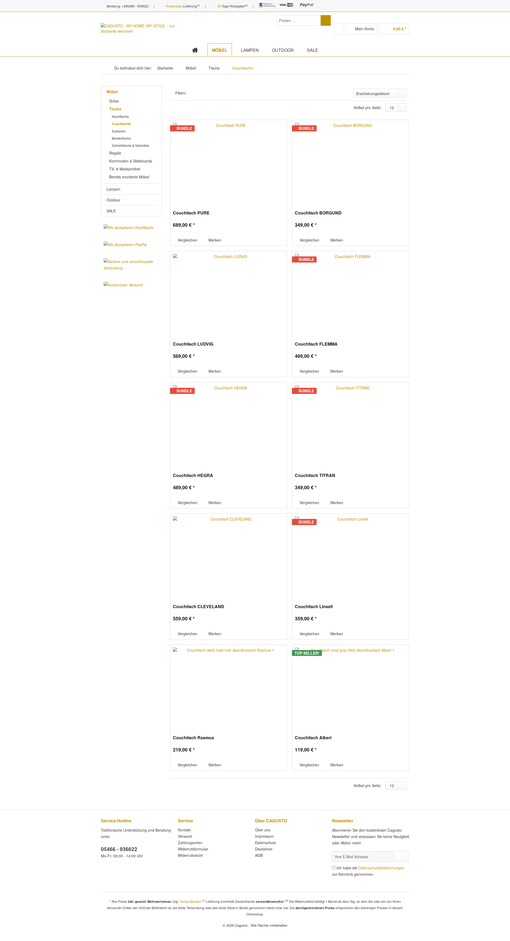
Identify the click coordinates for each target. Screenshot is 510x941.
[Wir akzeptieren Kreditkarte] (131, 227)
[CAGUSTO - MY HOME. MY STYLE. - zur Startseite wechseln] (138, 32)
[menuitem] (304, 23)
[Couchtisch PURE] (228, 162)
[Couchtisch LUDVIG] (228, 293)
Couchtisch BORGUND (318, 213)
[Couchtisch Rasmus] (228, 687)
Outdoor (113, 200)
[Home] (195, 50)
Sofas (114, 101)
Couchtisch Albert (313, 738)
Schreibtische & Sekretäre (130, 145)
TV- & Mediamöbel (124, 168)
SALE (111, 210)
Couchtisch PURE (191, 213)
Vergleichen (187, 240)
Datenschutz (265, 842)
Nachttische (120, 116)
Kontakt (184, 829)
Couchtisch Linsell (314, 606)
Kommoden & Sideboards (130, 161)
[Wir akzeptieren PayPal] (131, 244)
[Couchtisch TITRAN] (350, 425)
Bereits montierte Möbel (129, 176)
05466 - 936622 (119, 849)
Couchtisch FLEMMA (316, 344)
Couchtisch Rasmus (193, 738)
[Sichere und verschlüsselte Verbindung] (131, 264)
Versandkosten (190, 901)
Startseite (165, 68)
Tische (115, 108)
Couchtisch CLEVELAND (198, 606)
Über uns (262, 829)
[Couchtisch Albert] (350, 687)
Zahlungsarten (190, 842)
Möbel (112, 91)
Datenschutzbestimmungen (381, 867)
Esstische (119, 131)
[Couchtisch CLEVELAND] (228, 556)
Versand (185, 836)
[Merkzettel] (338, 29)
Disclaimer (264, 849)
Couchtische (121, 123)
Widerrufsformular (193, 849)
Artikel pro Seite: (367, 107)
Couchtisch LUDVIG (193, 344)
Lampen (113, 189)
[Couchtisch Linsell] (350, 556)
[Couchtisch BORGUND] (350, 162)
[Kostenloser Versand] (131, 285)
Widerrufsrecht (190, 855)
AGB (259, 855)
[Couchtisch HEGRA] (228, 425)
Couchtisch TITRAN (315, 475)
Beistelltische (121, 138)
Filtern (180, 93)
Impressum (264, 836)
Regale (115, 153)
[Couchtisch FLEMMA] (350, 293)
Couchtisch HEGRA (193, 475)
